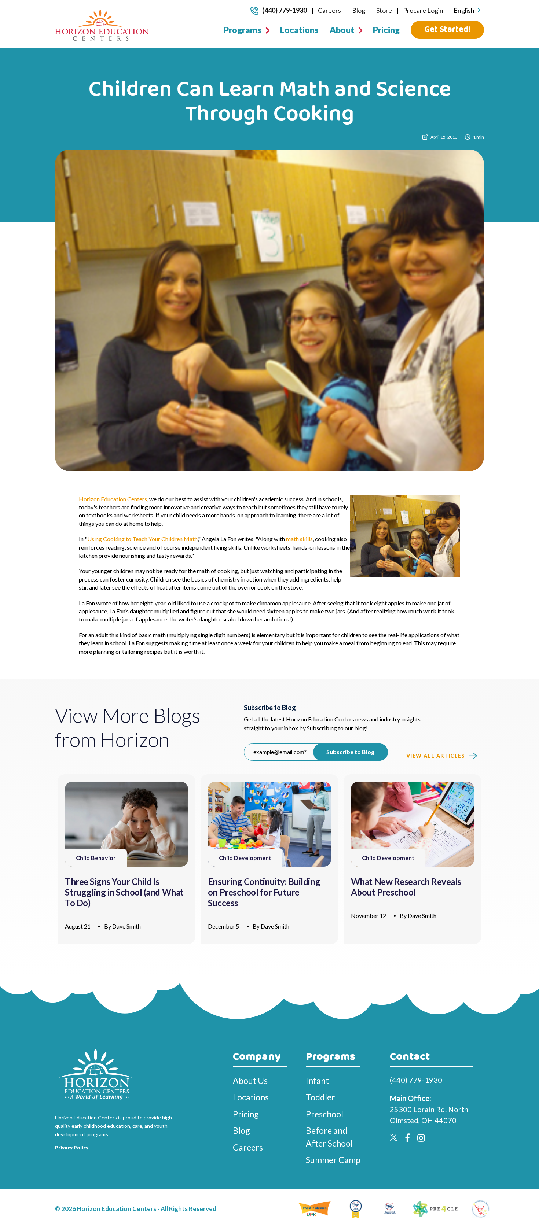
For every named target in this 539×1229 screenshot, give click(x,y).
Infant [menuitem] (317, 1080)
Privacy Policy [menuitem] (71, 1148)
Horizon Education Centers (113, 498)
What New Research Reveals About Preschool (406, 886)
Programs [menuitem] (242, 30)
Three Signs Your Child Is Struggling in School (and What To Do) (124, 892)
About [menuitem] (342, 30)
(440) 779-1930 (284, 10)
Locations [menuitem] (299, 30)
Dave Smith (126, 926)
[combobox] (467, 10)
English (464, 10)
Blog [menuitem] (358, 10)
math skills (299, 538)
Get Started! (447, 29)
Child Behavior (96, 857)
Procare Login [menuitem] (423, 10)
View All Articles (435, 756)
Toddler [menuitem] (320, 1097)
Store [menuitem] (384, 10)
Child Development (245, 857)
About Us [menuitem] (250, 1080)
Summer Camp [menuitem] (333, 1160)
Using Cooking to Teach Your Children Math (142, 538)
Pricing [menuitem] (386, 30)
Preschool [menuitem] (324, 1114)
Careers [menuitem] (329, 10)
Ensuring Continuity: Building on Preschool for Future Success (264, 892)
